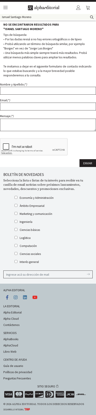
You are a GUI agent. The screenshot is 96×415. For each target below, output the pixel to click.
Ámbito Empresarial (32, 206)
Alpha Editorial (12, 312)
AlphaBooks (10, 339)
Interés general (29, 262)
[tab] (5, 8)
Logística (25, 238)
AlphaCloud (10, 345)
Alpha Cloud (11, 319)
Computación (28, 246)
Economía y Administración (37, 198)
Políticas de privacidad (17, 372)
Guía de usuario (13, 366)
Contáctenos (11, 325)
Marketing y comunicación (36, 214)
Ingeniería (26, 222)
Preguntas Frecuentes (17, 378)
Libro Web (10, 352)
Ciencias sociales (30, 254)
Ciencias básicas (30, 230)
